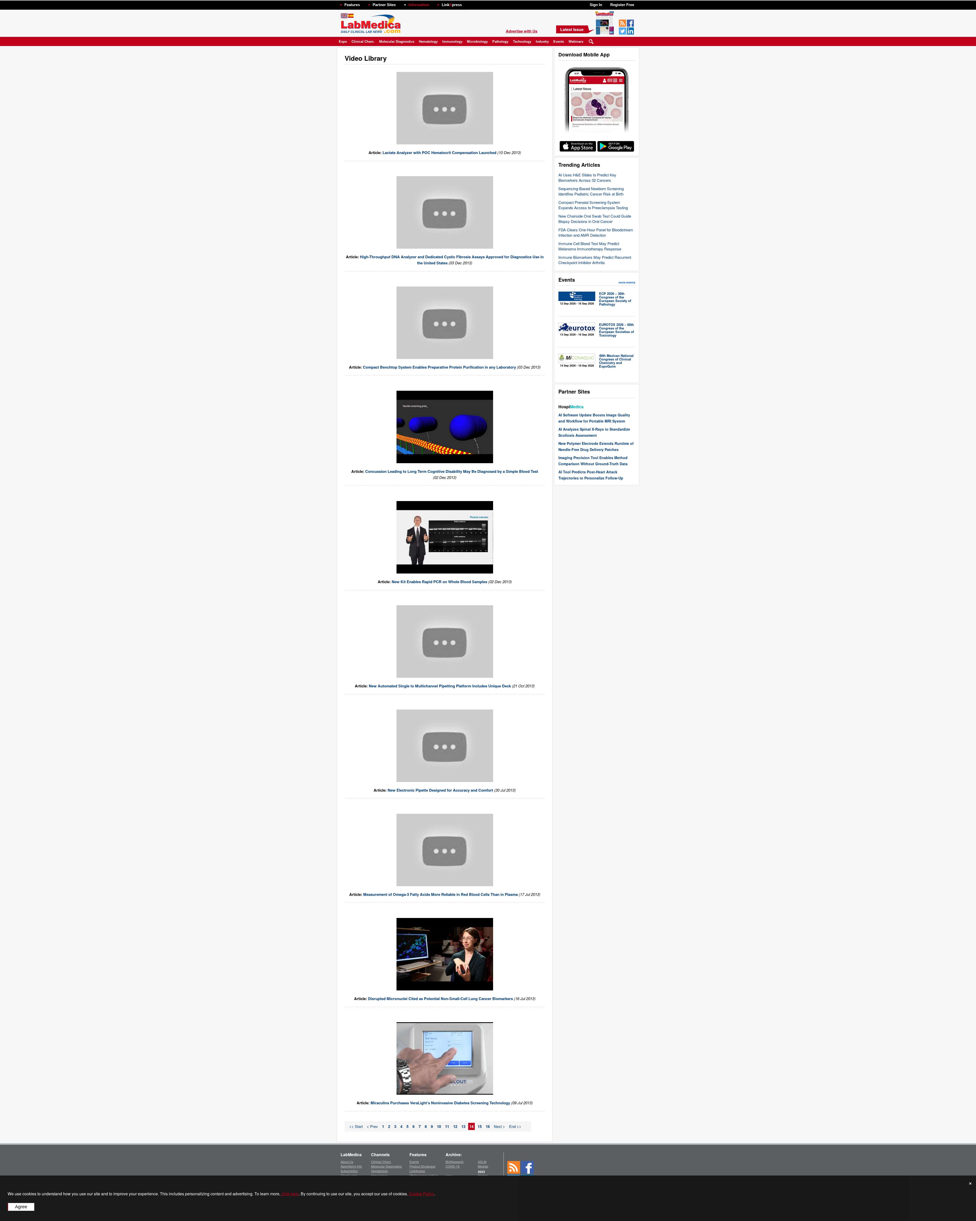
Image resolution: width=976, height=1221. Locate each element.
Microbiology (477, 41)
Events (558, 41)
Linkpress (452, 5)
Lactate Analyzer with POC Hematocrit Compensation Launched (440, 152)
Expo (343, 41)
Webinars (576, 41)
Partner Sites (384, 5)
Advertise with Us (521, 31)
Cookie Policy (421, 1194)
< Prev (372, 1126)
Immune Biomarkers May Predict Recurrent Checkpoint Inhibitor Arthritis (594, 259)
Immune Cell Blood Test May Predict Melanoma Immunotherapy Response (589, 246)
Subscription (349, 1171)
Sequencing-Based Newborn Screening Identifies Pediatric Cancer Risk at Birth (591, 191)
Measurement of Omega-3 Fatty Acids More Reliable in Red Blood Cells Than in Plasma (440, 894)
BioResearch (455, 1161)
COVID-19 (453, 1166)
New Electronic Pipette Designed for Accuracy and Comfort (440, 790)
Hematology (428, 41)
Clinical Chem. (363, 41)
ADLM (482, 1161)
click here (290, 1194)
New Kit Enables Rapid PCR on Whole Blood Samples (439, 581)
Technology (522, 41)
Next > (499, 1126)
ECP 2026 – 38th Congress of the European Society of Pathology (615, 299)
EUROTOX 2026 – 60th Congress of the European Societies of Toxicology (616, 330)
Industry (542, 41)
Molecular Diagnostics (396, 41)
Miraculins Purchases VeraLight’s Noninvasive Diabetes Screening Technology (440, 1103)
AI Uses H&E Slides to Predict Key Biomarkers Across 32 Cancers (587, 177)
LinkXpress (417, 1171)
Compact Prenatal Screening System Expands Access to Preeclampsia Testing (593, 205)
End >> (515, 1126)
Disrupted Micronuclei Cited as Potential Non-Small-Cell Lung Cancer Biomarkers (441, 998)
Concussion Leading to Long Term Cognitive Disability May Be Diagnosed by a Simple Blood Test (451, 471)
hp (469, 3)
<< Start (356, 1126)
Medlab (483, 1166)
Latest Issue (572, 29)
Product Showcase (422, 1166)
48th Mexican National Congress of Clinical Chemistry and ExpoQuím (616, 361)
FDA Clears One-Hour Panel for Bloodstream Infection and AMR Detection (595, 232)
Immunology (452, 41)
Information (418, 5)
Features (352, 5)
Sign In (596, 5)
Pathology (500, 41)
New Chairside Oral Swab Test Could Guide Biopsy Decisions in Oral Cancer (594, 218)
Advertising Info (351, 1166)
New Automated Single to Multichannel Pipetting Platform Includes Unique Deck (440, 686)
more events (627, 282)
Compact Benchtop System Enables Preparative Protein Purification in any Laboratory (439, 367)
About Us (347, 1161)
